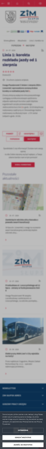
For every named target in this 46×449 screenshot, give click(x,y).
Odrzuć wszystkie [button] (23, 437)
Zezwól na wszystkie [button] (23, 445)
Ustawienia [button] (23, 430)
